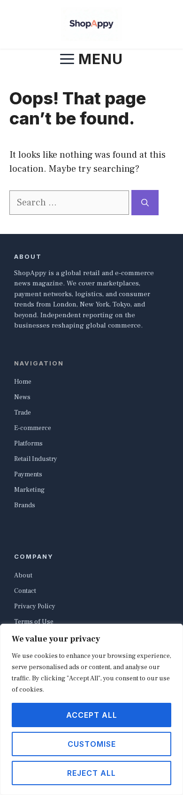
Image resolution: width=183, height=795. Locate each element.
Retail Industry (35, 459)
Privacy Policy (34, 606)
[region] (91, 709)
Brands (24, 505)
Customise (92, 744)
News (22, 397)
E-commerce (32, 428)
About (23, 575)
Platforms (28, 443)
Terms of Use (33, 622)
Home (22, 382)
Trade (22, 412)
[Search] (145, 202)
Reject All (91, 773)
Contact (25, 591)
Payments (28, 474)
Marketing (29, 490)
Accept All (91, 715)
